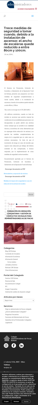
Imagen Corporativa (11, 289)
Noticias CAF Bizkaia (11, 268)
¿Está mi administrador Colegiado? (15, 312)
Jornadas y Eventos (11, 265)
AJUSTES (5, 380)
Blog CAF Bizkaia (10, 251)
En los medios (12, 262)
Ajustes (26, 401)
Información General (11, 259)
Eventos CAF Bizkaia (11, 278)
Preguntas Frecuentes (12, 314)
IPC (6, 286)
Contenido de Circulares (12, 254)
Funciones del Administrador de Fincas (17, 317)
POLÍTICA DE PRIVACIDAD (11, 397)
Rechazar (16, 401)
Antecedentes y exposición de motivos (16, 174)
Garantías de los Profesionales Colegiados (18, 320)
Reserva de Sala (10, 281)
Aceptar (6, 401)
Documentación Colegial (12, 284)
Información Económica (12, 257)
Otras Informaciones (11, 270)
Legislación (8, 323)
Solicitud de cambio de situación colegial (17, 292)
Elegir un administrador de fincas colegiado (18, 309)
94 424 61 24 (7, 368)
